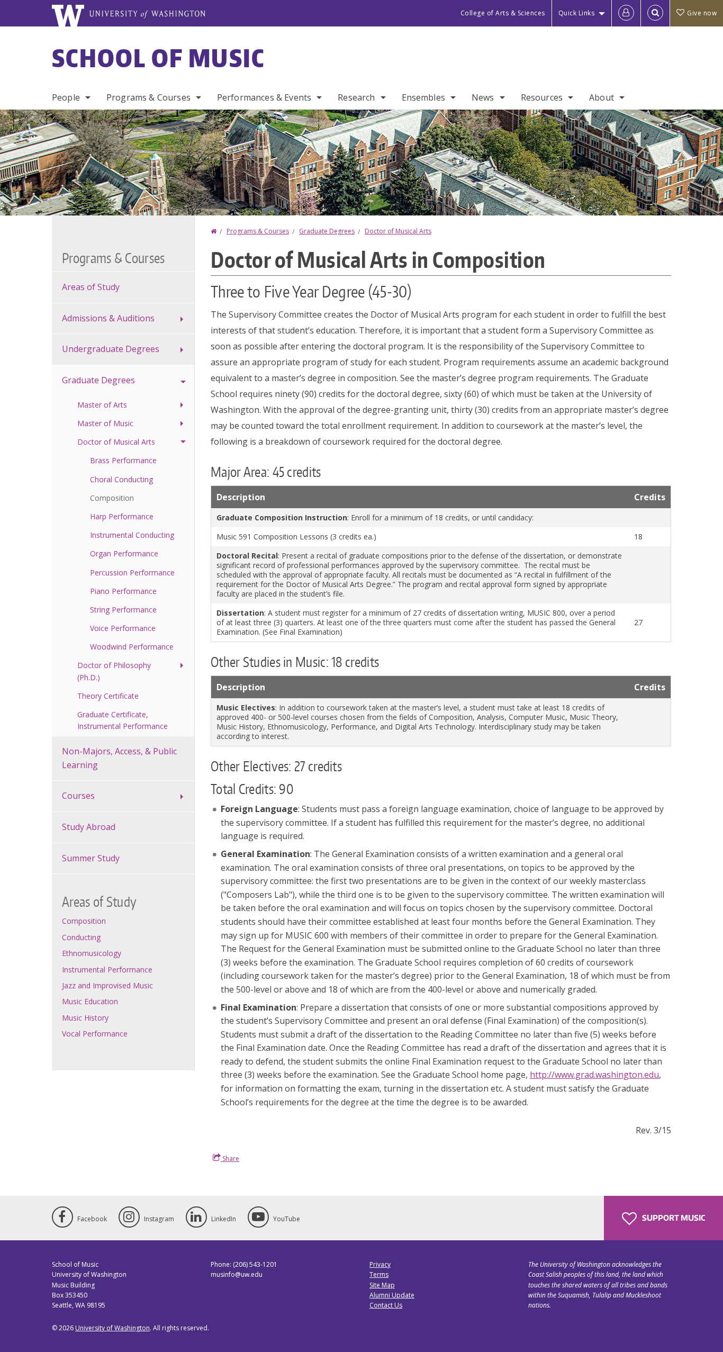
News (483, 97)
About (601, 97)
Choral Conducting (121, 479)
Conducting (81, 937)
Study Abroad (88, 827)
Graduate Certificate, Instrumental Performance (122, 720)
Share (230, 1158)
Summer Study (91, 858)
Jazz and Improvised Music (107, 985)
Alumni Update (391, 1295)
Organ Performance (124, 553)
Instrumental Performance (107, 970)
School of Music (158, 58)
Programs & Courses (148, 97)
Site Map (382, 1285)
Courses (78, 795)
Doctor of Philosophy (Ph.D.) (114, 671)
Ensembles (423, 97)
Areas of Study (91, 287)
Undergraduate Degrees (110, 349)
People (66, 97)
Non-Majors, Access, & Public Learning (119, 758)
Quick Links (576, 12)
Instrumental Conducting (132, 535)
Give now (702, 12)
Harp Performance (121, 516)
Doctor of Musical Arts (398, 231)
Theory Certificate (108, 696)
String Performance (123, 610)
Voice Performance (123, 628)
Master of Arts (102, 405)
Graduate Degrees (327, 231)
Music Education (90, 1001)
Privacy (380, 1264)
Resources (542, 97)
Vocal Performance (95, 1034)
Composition (112, 498)
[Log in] (626, 13)
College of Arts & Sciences (502, 12)
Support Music (672, 1217)
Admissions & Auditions (108, 318)
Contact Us (385, 1305)
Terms (378, 1274)
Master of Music (105, 423)
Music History (85, 1018)
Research (356, 97)
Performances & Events (264, 97)
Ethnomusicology (91, 953)
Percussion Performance (132, 572)
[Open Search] (655, 13)
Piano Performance (123, 591)
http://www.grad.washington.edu (594, 1074)
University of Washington (112, 1327)
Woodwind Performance (132, 647)
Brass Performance (123, 460)
